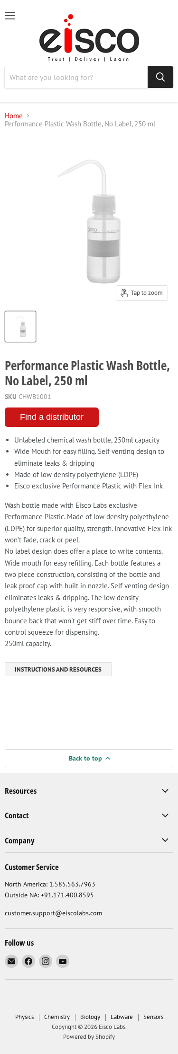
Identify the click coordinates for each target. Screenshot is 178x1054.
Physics (24, 1017)
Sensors (153, 1017)
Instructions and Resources (58, 669)
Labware (122, 1017)
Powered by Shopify (89, 1037)
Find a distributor (52, 417)
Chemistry (57, 1017)
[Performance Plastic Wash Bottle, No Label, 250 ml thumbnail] (20, 326)
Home (14, 116)
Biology (90, 1017)
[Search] (160, 77)
